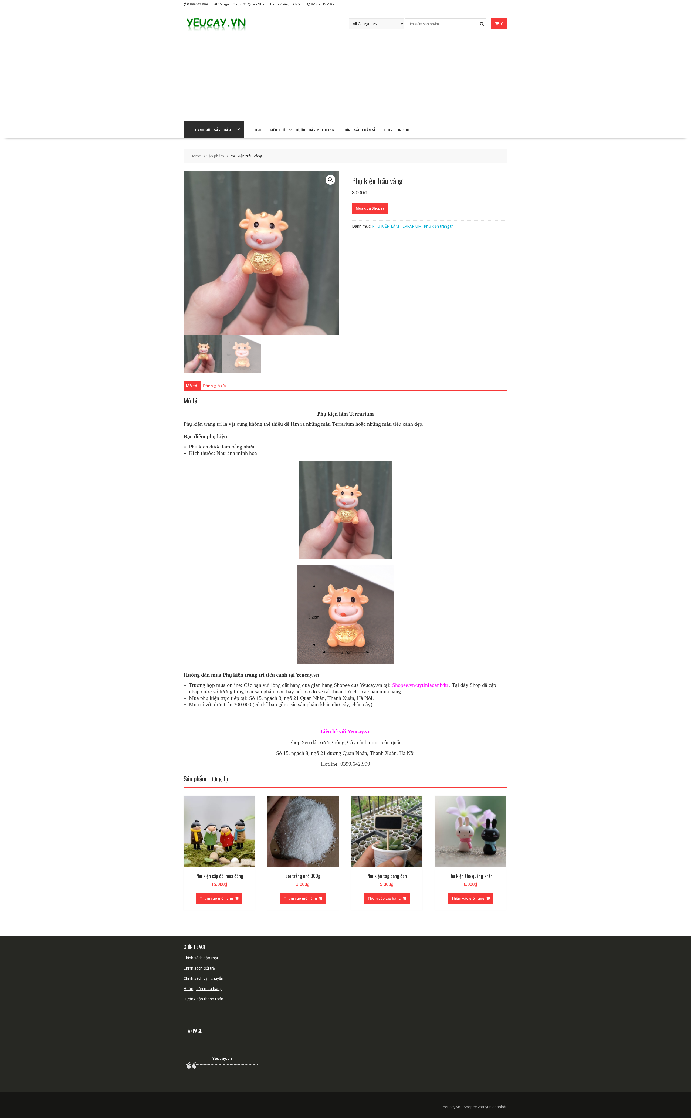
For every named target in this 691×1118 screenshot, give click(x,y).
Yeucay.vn (222, 1058)
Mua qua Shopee (370, 208)
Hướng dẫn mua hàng (203, 988)
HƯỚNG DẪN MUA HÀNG (315, 130)
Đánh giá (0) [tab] (214, 385)
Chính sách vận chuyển (203, 978)
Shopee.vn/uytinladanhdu (420, 685)
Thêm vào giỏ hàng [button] (216, 898)
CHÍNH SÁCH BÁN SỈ (358, 130)
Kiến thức (279, 130)
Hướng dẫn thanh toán (203, 998)
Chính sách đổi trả (199, 968)
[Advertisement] (345, 81)
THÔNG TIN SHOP (397, 130)
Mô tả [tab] (191, 385)
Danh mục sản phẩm (213, 130)
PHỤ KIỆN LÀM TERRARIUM (397, 226)
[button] (330, 180)
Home (257, 130)
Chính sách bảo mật (201, 957)
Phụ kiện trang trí (439, 226)
